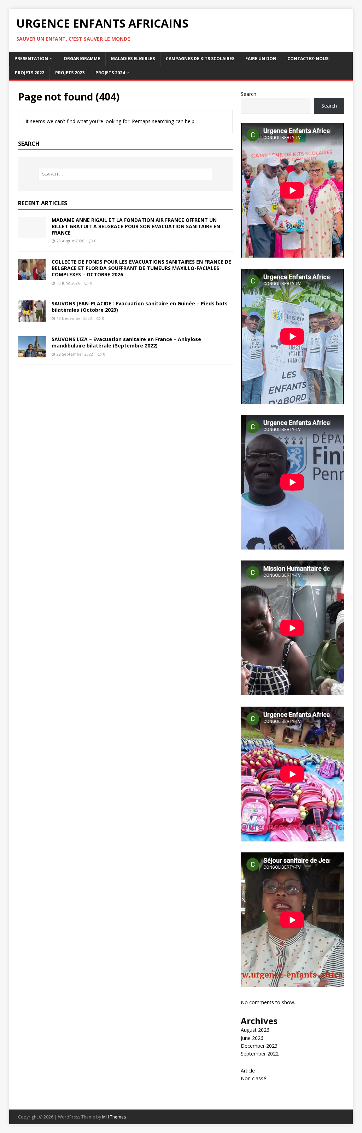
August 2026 (255, 1029)
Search (248, 94)
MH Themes (114, 1117)
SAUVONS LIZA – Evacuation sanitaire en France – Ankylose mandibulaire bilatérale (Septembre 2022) (126, 342)
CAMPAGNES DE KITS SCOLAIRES (200, 59)
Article (248, 1070)
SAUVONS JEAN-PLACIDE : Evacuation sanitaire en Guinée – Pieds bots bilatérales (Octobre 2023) (140, 306)
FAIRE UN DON (260, 59)
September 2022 (260, 1053)
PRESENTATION (31, 59)
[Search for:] (125, 174)
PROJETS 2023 (69, 73)
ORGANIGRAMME (82, 59)
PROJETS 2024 (110, 73)
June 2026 (252, 1038)
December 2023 (259, 1045)
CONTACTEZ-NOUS (307, 59)
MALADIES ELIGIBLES (133, 59)
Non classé (253, 1078)
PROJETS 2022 (29, 73)
